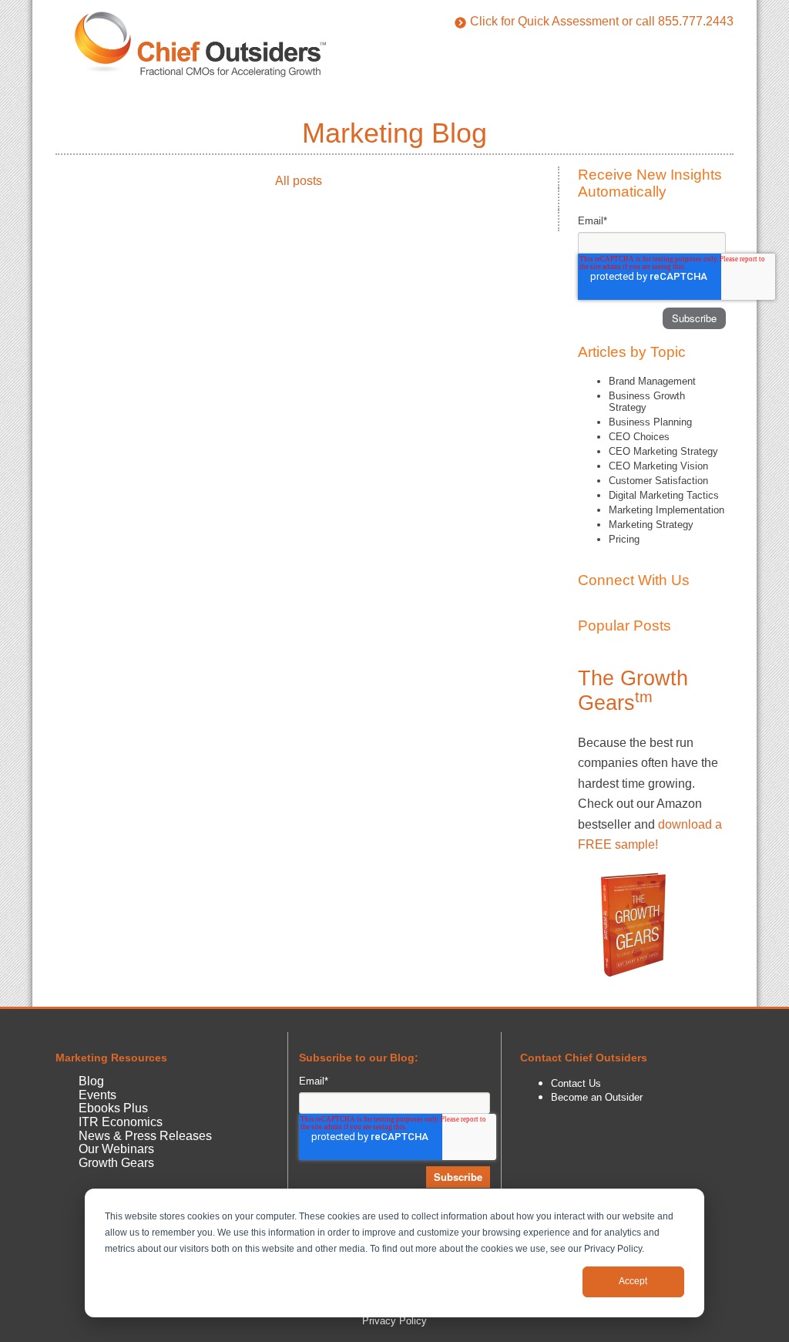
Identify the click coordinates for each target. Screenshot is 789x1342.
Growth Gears (116, 1162)
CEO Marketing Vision (658, 466)
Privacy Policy (394, 1321)
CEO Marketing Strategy (663, 451)
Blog (91, 1081)
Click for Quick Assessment (544, 21)
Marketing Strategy (651, 524)
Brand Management (652, 381)
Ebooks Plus (113, 1108)
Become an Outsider (597, 1097)
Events (97, 1095)
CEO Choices (639, 436)
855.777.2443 (696, 21)
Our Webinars (116, 1148)
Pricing (624, 539)
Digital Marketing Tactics (664, 495)
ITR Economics (121, 1121)
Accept (633, 1281)
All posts (298, 180)
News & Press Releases (145, 1135)
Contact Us (576, 1083)
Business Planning (650, 422)
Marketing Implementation (666, 510)
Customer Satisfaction (658, 480)
